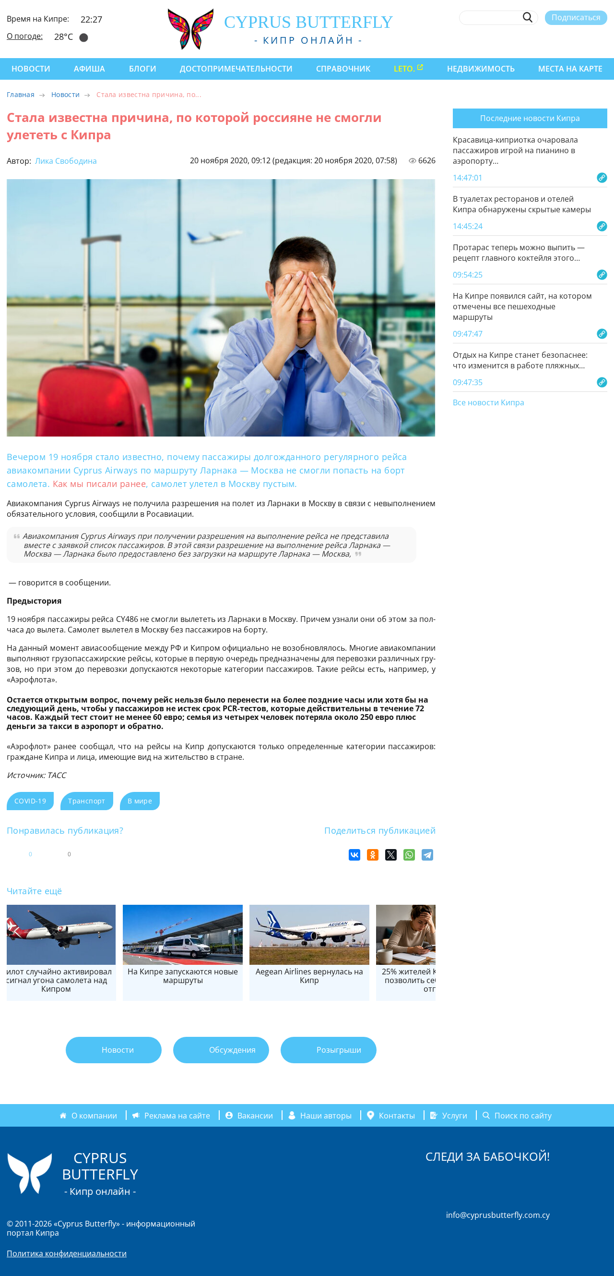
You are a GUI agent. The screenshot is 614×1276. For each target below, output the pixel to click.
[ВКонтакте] (354, 855)
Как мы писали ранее (99, 483)
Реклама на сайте (177, 1115)
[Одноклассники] (373, 855)
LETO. (404, 68)
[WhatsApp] (409, 855)
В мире (140, 800)
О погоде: (25, 36)
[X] (391, 855)
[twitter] (549, 40)
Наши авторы (326, 1115)
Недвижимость (481, 68)
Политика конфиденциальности (67, 1253)
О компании (94, 1115)
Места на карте (570, 68)
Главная (21, 94)
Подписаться (576, 17)
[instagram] (532, 40)
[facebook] (514, 40)
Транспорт (87, 800)
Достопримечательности (236, 68)
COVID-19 (30, 800)
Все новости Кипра (488, 403)
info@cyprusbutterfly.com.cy (498, 1215)
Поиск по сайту (523, 1115)
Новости (31, 68)
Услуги (454, 1115)
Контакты (397, 1115)
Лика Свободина (65, 161)
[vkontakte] (585, 40)
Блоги (142, 68)
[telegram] (567, 40)
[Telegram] (427, 855)
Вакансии (255, 1115)
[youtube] (602, 40)
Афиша (89, 68)
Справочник (343, 68)
